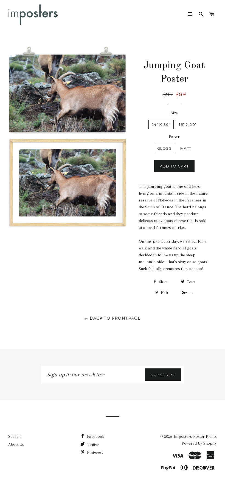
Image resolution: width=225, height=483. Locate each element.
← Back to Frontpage (112, 318)
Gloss (164, 148)
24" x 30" (161, 124)
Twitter (92, 444)
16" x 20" (188, 124)
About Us (16, 444)
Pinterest (94, 452)
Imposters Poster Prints (195, 436)
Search (14, 436)
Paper (174, 136)
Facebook (95, 436)
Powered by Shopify (199, 443)
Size (174, 112)
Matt (185, 148)
